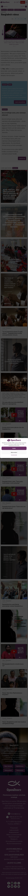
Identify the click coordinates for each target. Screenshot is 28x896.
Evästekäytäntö (14, 455)
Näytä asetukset (14, 452)
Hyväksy (14, 448)
